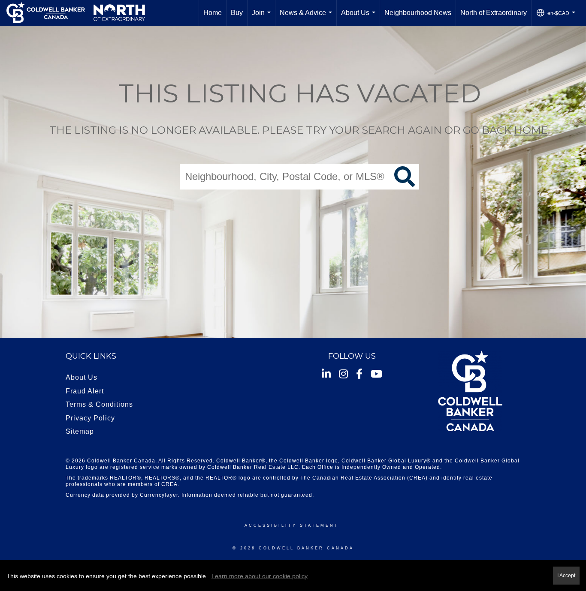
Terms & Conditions (99, 404)
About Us (360, 17)
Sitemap (80, 431)
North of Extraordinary (493, 12)
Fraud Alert (85, 391)
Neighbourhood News (417, 12)
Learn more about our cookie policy (259, 576)
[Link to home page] (75, 13)
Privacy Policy (90, 418)
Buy (237, 12)
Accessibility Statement (292, 525)
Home (212, 12)
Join (263, 17)
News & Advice (307, 17)
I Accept (566, 575)
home (531, 130)
